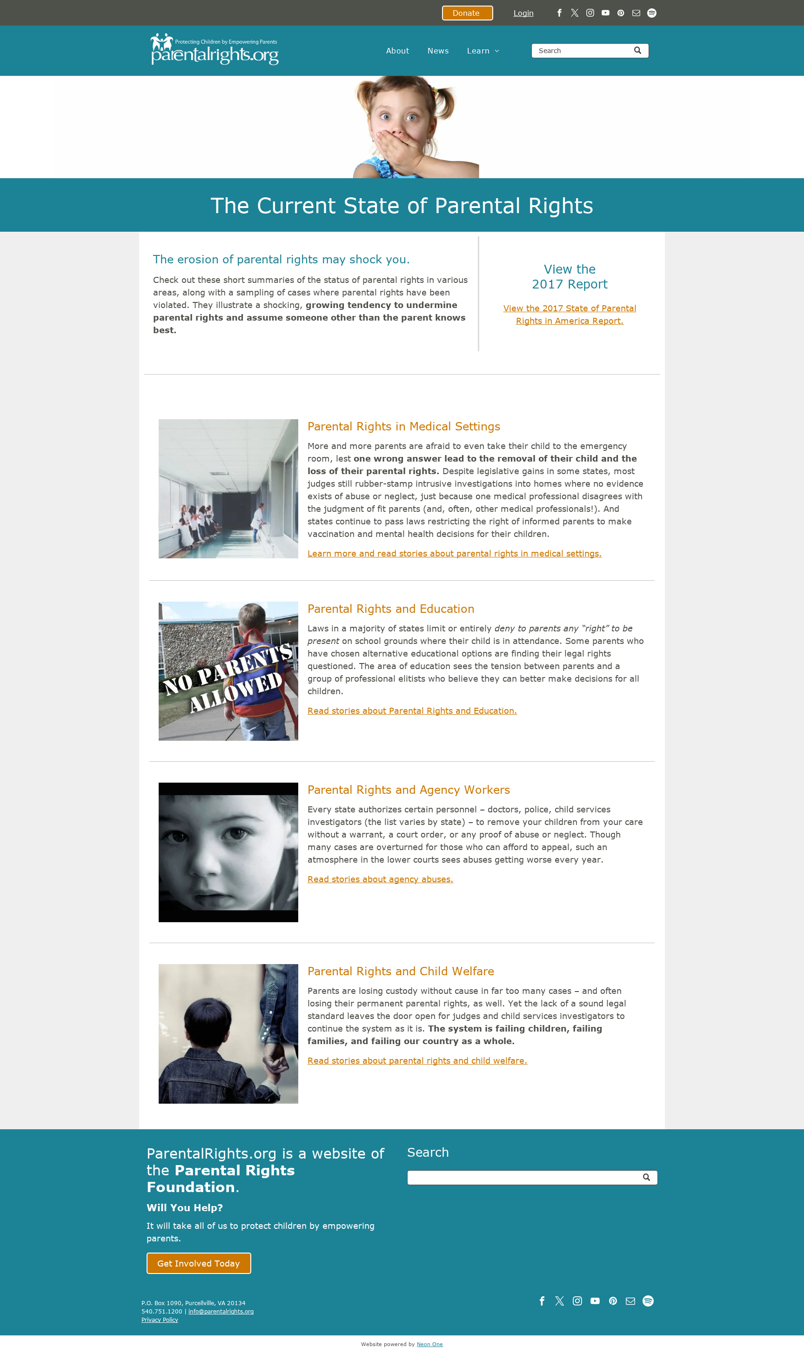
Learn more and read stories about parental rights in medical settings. (455, 553)
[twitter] (575, 14)
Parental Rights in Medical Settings (404, 426)
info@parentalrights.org (221, 1311)
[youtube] (605, 14)
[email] (636, 14)
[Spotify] (651, 14)
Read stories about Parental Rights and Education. (412, 710)
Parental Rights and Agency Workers (409, 789)
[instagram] (590, 14)
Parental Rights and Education (391, 608)
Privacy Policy (159, 1319)
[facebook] (559, 14)
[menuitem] (397, 50)
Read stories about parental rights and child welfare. (418, 1060)
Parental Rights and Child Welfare (401, 971)
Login (524, 13)
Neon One (430, 1344)
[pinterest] (621, 14)
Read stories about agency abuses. (381, 879)
